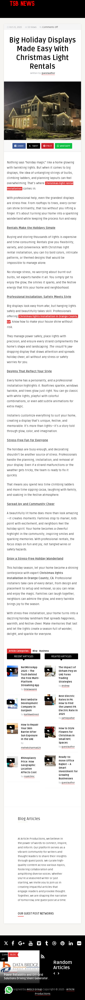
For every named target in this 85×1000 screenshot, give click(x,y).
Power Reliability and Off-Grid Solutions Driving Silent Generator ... (27, 976)
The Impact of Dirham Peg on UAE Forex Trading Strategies (68, 674)
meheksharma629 (31, 748)
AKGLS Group (34, 989)
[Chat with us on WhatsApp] (8, 990)
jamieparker (68, 718)
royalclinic (29, 776)
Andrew (65, 686)
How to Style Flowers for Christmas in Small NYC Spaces (67, 735)
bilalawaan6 (30, 689)
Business (44, 650)
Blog (35, 650)
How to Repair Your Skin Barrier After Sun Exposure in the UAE (29, 732)
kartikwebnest (31, 714)
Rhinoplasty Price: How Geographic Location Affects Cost (29, 765)
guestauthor (48, 73)
